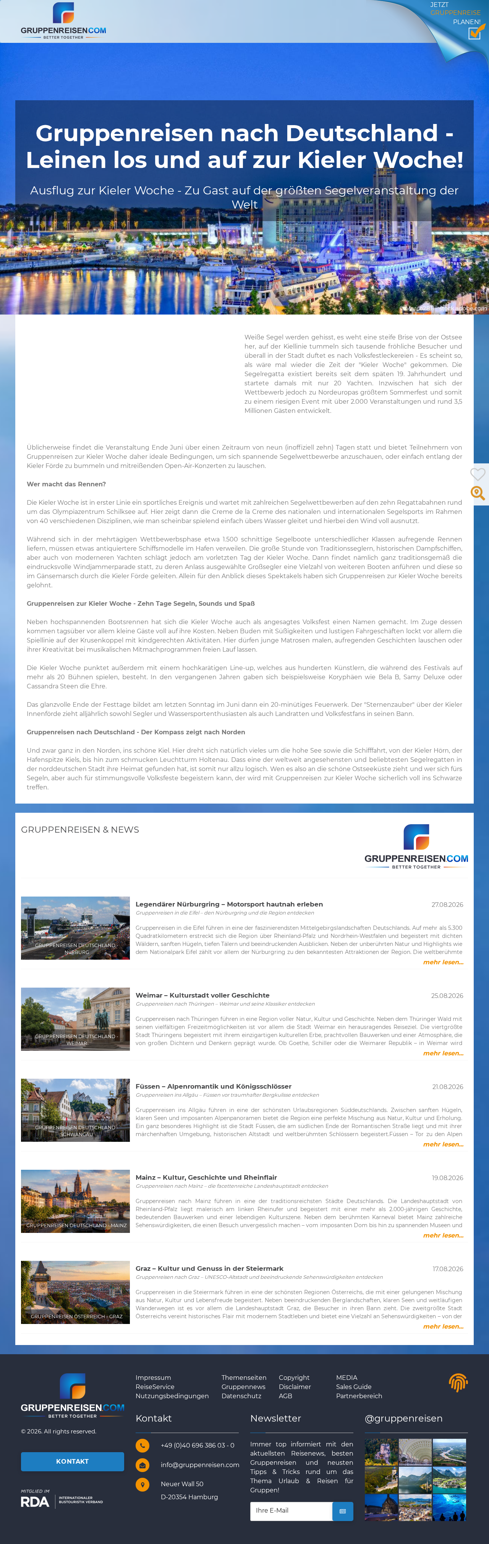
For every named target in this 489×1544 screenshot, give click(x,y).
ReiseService (155, 1387)
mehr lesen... (443, 962)
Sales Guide (354, 1387)
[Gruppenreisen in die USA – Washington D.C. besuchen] (424, 1451)
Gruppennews (244, 1387)
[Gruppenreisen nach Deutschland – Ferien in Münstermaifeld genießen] (390, 1451)
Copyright (294, 1377)
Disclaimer (295, 1387)
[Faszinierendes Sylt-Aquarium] (458, 1507)
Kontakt (72, 1461)
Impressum (153, 1377)
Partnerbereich (359, 1396)
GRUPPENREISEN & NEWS (80, 829)
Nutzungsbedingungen (172, 1396)
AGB (285, 1396)
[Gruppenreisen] (63, 20)
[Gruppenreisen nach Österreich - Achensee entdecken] (458, 1479)
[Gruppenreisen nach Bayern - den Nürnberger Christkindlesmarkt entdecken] (390, 1507)
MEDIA (346, 1377)
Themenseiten (244, 1377)
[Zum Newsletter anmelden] (342, 1511)
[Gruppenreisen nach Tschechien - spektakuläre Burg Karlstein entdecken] (390, 1479)
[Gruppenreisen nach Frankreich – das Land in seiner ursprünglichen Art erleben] (458, 1451)
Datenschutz (241, 1396)
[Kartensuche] (478, 497)
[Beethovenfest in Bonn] (424, 1507)
